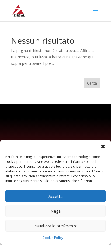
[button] (103, 146)
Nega (56, 211)
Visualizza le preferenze (55, 225)
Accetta (55, 196)
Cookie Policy (53, 237)
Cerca (92, 83)
